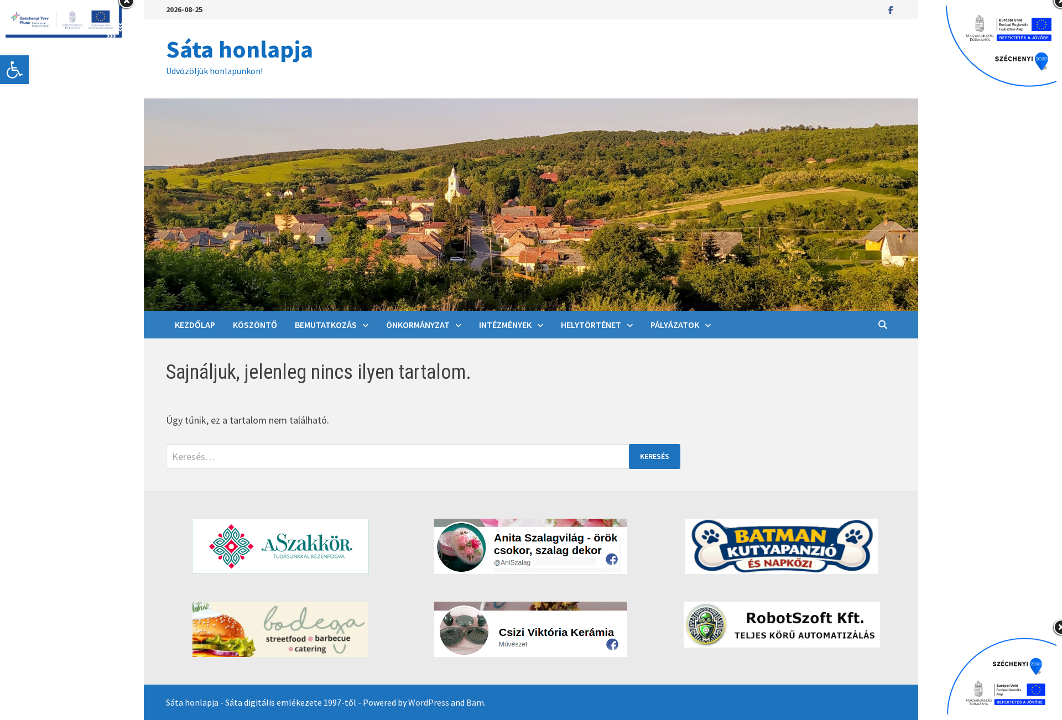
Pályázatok (674, 324)
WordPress (428, 702)
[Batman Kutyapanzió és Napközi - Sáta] (782, 546)
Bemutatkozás (326, 324)
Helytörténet (591, 324)
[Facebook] (891, 9)
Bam (475, 702)
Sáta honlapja (239, 49)
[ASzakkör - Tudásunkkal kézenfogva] (280, 546)
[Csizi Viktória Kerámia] (531, 629)
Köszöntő (255, 324)
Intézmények (505, 324)
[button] (14, 69)
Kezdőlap (195, 324)
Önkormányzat (418, 324)
